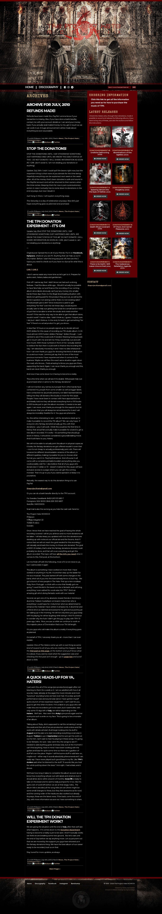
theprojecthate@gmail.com (39, 488)
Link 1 (29, 269)
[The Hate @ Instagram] (68, 87)
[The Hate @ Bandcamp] (72, 87)
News (61, 138)
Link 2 (35, 269)
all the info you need (66, 554)
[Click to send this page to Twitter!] (56, 142)
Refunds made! (41, 111)
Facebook (52, 883)
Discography (48, 87)
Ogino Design (130, 890)
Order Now (100, 159)
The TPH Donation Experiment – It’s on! (46, 223)
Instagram (64, 883)
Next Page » (54, 869)
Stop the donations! (46, 148)
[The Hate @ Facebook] (65, 87)
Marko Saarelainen (128, 888)
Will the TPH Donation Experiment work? (49, 819)
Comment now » (34, 140)
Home (29, 87)
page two (68, 657)
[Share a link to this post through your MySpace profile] (47, 142)
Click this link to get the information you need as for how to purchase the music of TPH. (110, 102)
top (81, 900)
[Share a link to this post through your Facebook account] (37, 142)
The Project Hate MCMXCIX (80, 27)
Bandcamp (75, 883)
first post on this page (39, 651)
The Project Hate (71, 138)
